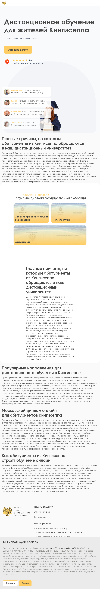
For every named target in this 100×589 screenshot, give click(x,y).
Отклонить (10, 583)
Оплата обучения (41, 512)
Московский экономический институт (50, 529)
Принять (25, 583)
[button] (95, 3)
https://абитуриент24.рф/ (62, 548)
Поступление (39, 517)
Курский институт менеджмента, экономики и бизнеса (58, 532)
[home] (4, 3)
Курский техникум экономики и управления (53, 536)
